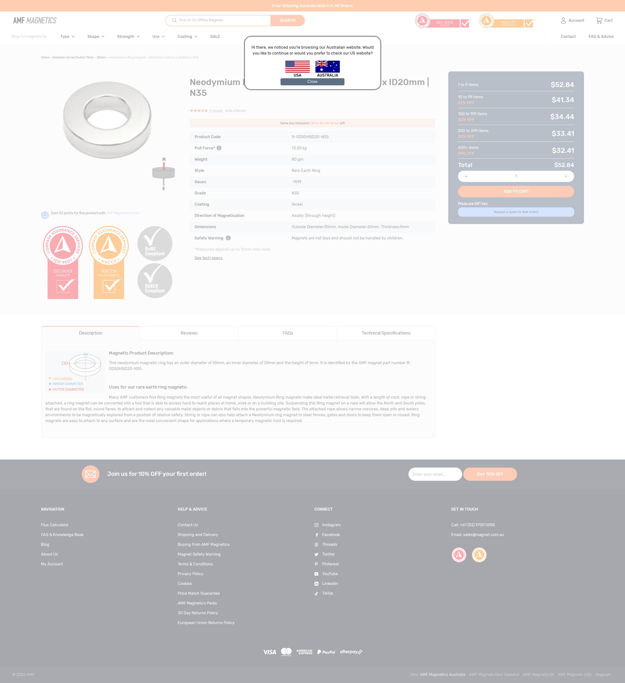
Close (312, 81)
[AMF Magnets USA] (300, 76)
